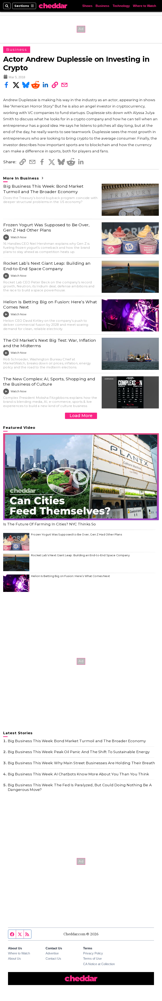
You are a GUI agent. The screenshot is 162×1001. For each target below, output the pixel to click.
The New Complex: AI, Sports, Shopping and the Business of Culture (49, 381)
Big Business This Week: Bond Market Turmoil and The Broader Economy (43, 189)
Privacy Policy (93, 953)
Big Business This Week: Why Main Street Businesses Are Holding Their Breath (81, 763)
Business (102, 6)
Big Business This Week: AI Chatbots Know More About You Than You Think (78, 774)
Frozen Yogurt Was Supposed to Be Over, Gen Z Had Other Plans (46, 227)
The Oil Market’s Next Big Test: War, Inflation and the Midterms (49, 343)
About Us (14, 958)
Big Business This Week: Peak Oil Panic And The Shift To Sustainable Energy (79, 752)
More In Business (21, 178)
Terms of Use (92, 958)
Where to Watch (144, 6)
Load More (81, 415)
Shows (87, 6)
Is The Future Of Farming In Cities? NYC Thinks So (49, 524)
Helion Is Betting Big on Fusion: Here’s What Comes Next (50, 304)
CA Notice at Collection (99, 964)
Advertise (52, 953)
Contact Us (53, 958)
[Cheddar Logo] (53, 6)
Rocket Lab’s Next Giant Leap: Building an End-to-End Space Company (46, 266)
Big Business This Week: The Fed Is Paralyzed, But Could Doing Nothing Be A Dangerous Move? (80, 787)
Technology (121, 6)
